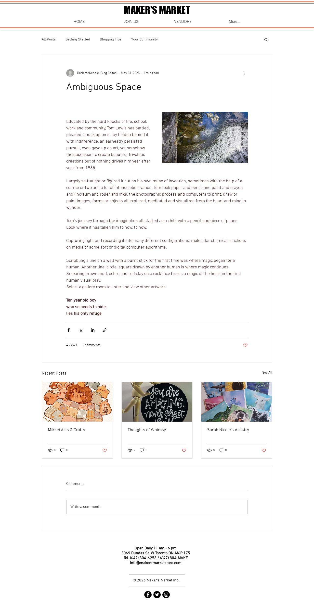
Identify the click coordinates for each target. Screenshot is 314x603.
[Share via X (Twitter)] (80, 330)
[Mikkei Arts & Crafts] (77, 402)
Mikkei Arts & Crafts (66, 430)
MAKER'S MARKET (157, 10)
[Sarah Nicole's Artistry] (236, 402)
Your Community (144, 39)
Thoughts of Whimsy (147, 430)
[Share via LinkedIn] (92, 330)
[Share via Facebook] (68, 330)
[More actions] (245, 73)
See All (267, 373)
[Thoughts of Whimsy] (157, 402)
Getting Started (77, 39)
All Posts (49, 39)
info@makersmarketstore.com (156, 563)
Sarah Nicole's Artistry (228, 430)
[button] (266, 39)
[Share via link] (104, 330)
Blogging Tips (110, 39)
